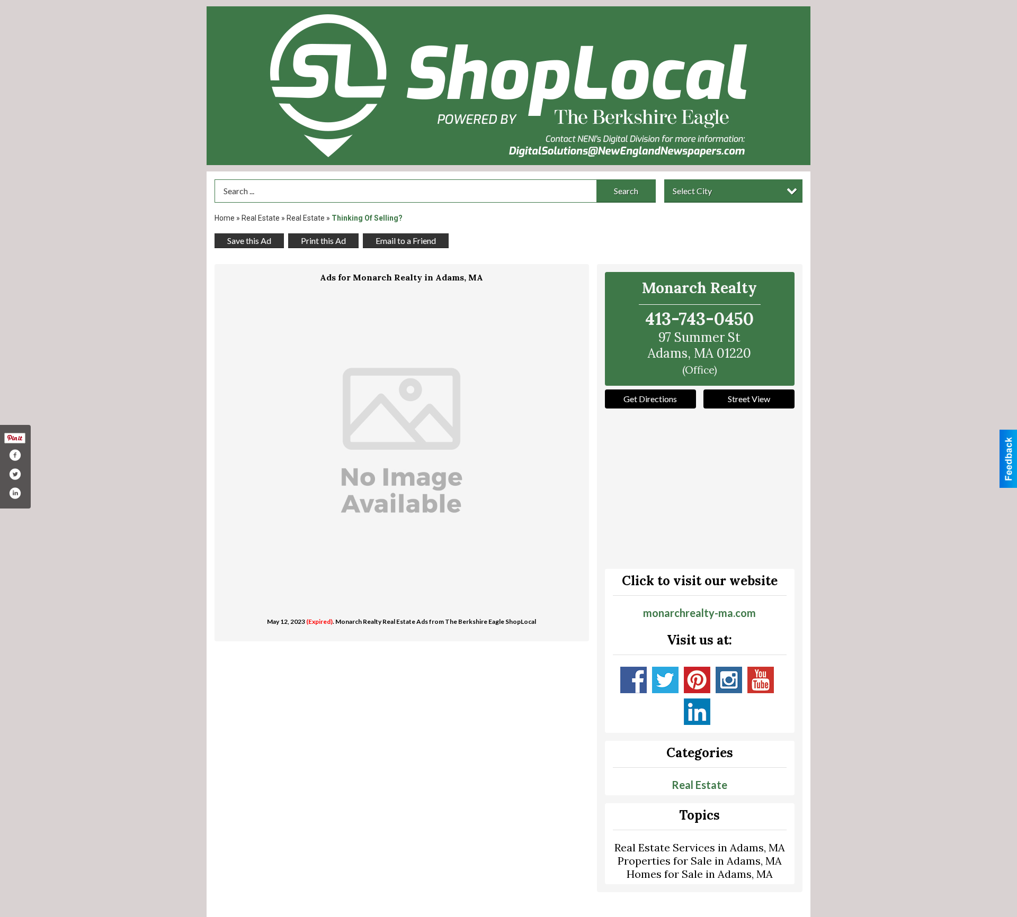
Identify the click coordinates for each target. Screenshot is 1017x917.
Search (626, 191)
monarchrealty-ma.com (699, 612)
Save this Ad (249, 240)
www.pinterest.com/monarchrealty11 (697, 680)
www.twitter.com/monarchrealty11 (665, 680)
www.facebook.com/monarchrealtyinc (633, 680)
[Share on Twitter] (15, 474)
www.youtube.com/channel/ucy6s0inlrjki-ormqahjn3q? (760, 680)
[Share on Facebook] (15, 455)
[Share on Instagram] (15, 493)
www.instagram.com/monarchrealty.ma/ (729, 680)
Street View (749, 399)
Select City (692, 191)
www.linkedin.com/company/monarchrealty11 (697, 711)
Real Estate (261, 218)
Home (225, 218)
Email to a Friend (406, 240)
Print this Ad (323, 240)
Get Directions (650, 399)
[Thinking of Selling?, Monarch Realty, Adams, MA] (401, 445)
